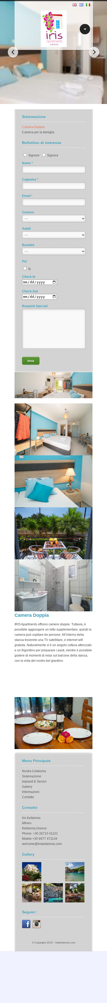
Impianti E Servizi (34, 781)
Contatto (28, 797)
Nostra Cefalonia (34, 771)
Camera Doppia (33, 127)
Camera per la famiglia (38, 132)
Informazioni (30, 792)
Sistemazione (31, 776)
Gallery (27, 787)
